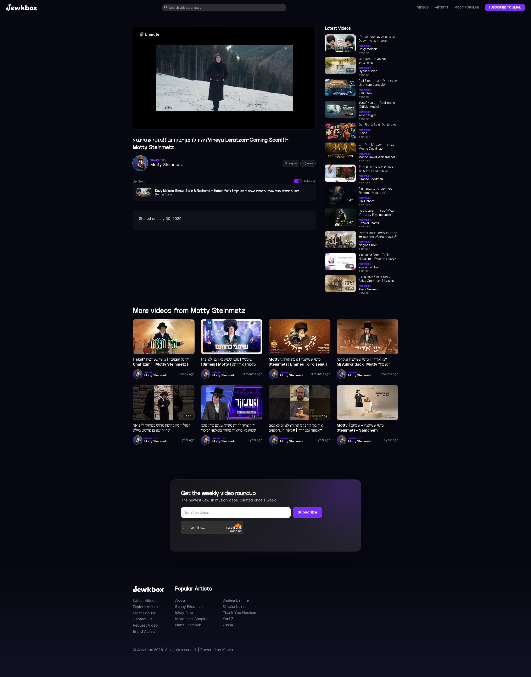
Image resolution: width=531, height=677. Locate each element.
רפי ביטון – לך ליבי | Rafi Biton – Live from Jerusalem (378, 82)
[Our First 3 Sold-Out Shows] (340, 131)
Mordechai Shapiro (191, 619)
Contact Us (142, 619)
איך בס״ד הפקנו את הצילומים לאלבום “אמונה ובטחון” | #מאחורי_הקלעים (296, 427)
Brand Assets (144, 631)
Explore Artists (145, 607)
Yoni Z (228, 619)
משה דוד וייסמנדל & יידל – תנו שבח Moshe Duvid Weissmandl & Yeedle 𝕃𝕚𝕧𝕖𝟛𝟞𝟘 (376, 147)
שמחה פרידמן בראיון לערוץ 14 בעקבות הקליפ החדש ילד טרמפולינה (376, 169)
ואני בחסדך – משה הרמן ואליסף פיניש (372, 60)
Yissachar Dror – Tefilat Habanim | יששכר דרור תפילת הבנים (377, 257)
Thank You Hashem (239, 613)
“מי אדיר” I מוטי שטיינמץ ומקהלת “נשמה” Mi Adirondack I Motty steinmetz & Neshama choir (364, 362)
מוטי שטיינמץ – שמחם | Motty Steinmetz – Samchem (360, 427)
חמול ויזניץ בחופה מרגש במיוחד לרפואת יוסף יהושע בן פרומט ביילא (162, 427)
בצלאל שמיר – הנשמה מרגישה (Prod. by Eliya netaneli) (376, 212)
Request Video (145, 625)
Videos (423, 7)
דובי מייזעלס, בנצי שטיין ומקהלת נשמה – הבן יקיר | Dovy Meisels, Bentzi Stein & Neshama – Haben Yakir (377, 39)
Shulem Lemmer (236, 600)
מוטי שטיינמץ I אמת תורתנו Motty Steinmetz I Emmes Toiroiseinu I (298, 361)
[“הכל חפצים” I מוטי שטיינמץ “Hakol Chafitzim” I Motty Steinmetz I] (164, 336)
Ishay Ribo (184, 613)
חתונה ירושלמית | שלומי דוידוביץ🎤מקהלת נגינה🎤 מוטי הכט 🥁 (378, 234)
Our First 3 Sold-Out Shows (378, 124)
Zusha (228, 625)
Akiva (180, 600)
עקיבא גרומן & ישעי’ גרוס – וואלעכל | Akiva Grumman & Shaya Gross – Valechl (377, 279)
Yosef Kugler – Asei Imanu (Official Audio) (377, 104)
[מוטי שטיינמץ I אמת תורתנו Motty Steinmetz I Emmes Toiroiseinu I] (299, 336)
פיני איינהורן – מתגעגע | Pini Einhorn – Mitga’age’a (375, 190)
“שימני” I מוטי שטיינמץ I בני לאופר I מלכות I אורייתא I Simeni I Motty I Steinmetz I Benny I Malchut (228, 362)
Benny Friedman (189, 607)
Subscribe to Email (504, 7)
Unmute (149, 34)
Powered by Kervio (216, 650)
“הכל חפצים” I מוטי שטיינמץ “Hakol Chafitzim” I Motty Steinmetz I (161, 361)
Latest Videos (144, 601)
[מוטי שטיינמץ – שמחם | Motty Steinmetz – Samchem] (367, 402)
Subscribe (307, 512)
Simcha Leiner (235, 607)
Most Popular (466, 7)
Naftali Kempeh (188, 625)
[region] (224, 78)
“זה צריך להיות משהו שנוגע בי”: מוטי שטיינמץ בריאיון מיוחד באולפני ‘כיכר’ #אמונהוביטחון (228, 428)
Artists (441, 7)
